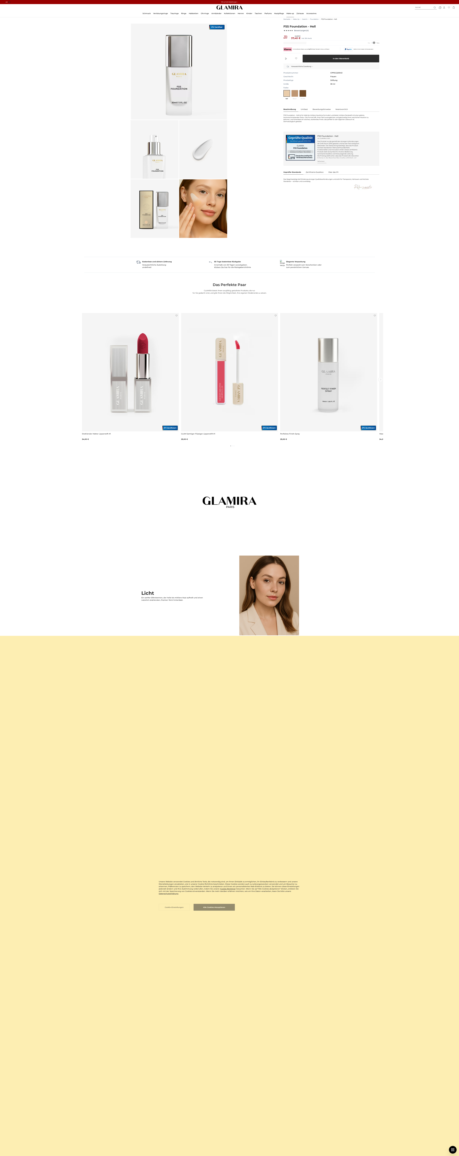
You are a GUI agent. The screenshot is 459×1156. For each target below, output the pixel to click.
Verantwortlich (341, 109)
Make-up (296, 19)
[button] (176, 315)
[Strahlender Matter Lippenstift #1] (130, 372)
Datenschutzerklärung (168, 894)
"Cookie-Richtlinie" (228, 889)
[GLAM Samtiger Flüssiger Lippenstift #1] (229, 372)
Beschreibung (289, 109)
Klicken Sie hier (221, 267)
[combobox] (426, 7)
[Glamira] (229, 7)
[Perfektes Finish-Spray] (328, 372)
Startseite (286, 19)
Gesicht (304, 19)
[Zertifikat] (300, 147)
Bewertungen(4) (301, 30)
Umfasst (304, 109)
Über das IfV (333, 172)
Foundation (314, 19)
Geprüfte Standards (292, 172)
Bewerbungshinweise (322, 109)
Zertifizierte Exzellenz (315, 172)
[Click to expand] (220, 232)
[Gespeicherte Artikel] (448, 7)
